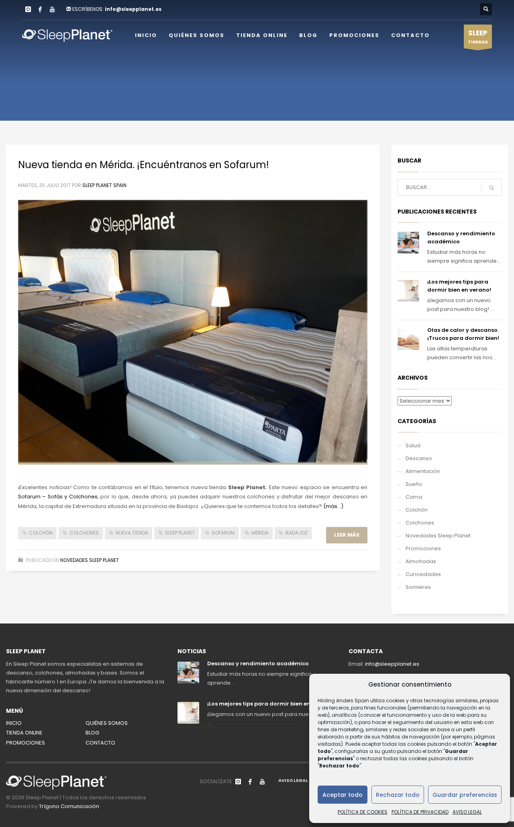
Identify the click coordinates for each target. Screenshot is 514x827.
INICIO (14, 723)
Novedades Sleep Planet (89, 560)
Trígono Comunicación (69, 806)
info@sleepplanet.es (133, 9)
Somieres (418, 587)
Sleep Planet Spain (104, 185)
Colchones (420, 523)
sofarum (223, 532)
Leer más (346, 535)
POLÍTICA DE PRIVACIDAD (420, 811)
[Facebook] (40, 9)
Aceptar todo (342, 795)
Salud (413, 445)
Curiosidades (423, 574)
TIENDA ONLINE (24, 732)
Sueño (414, 484)
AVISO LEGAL (467, 811)
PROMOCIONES (25, 743)
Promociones (423, 548)
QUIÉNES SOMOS (107, 723)
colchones (84, 532)
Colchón (417, 510)
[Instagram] (28, 9)
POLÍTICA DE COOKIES (363, 811)
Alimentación (423, 471)
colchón (41, 532)
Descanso (419, 458)
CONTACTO (100, 743)
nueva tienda (132, 532)
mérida (260, 532)
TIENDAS (478, 36)
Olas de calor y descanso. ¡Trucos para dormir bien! (463, 334)
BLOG (92, 732)
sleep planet (180, 532)
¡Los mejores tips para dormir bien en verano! (459, 286)
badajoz (297, 532)
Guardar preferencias (464, 795)
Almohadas (421, 561)
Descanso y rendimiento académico (258, 663)
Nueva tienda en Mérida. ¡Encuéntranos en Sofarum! (143, 164)
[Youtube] (52, 9)
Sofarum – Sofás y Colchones (58, 496)
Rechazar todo (398, 795)
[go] (491, 187)
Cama (414, 497)
